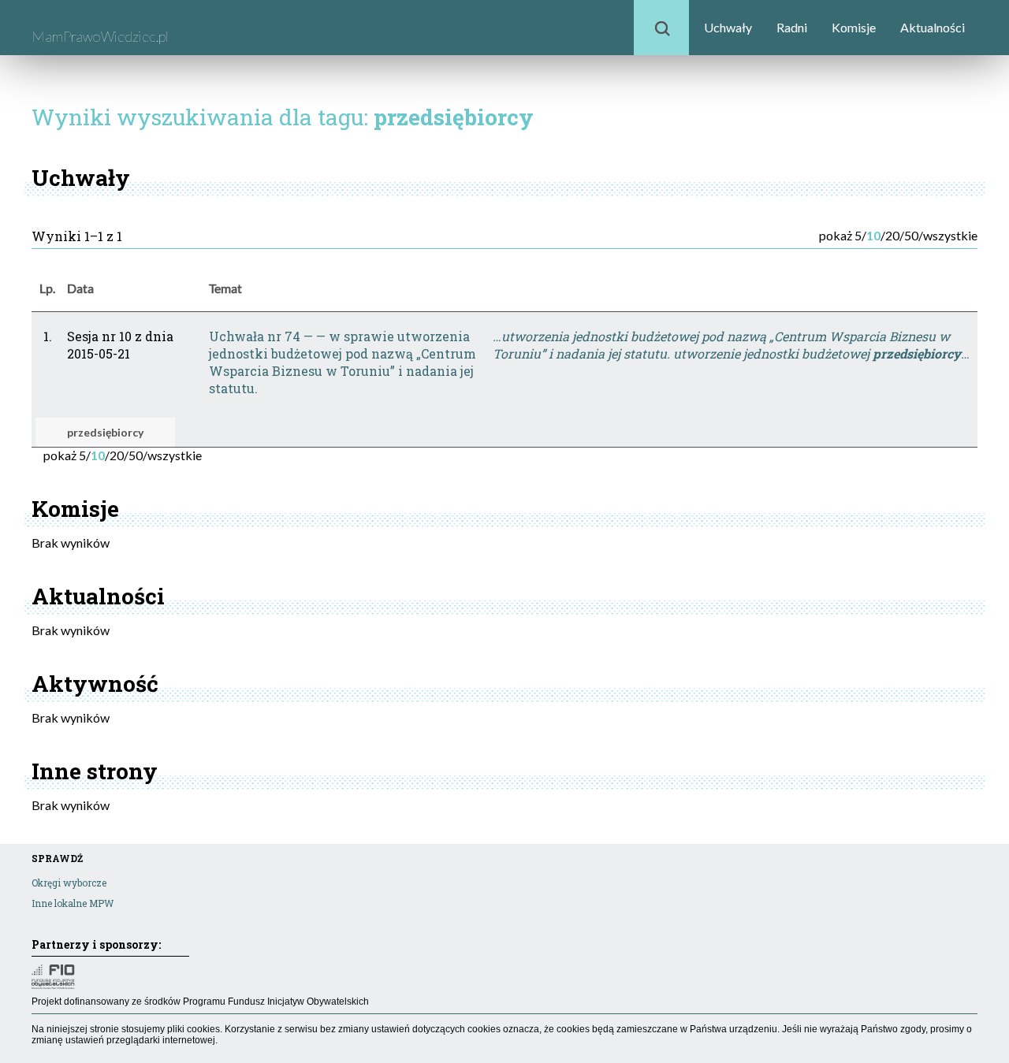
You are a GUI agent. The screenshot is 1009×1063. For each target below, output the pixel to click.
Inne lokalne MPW (73, 903)
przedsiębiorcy (105, 432)
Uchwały (728, 27)
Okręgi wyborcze (69, 882)
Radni (791, 27)
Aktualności (932, 27)
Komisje (854, 27)
